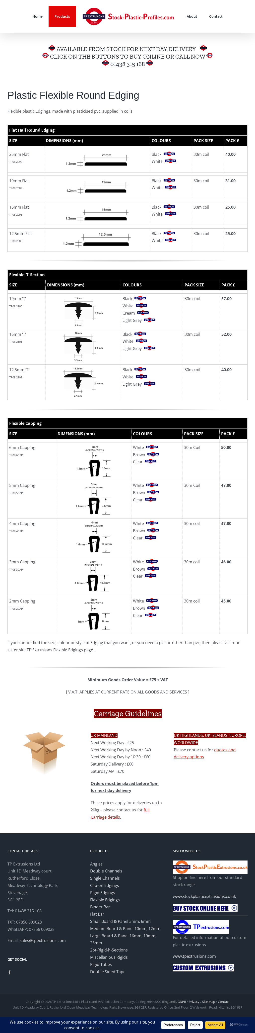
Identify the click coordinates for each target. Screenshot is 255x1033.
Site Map (208, 1001)
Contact (224, 1001)
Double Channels (106, 871)
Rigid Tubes (101, 964)
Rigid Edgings (102, 892)
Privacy (194, 1001)
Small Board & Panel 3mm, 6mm (120, 921)
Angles (96, 864)
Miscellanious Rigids (109, 957)
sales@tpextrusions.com (43, 940)
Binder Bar (100, 907)
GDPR (182, 1001)
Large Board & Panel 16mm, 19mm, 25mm (123, 939)
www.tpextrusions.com (194, 956)
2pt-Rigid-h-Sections (109, 950)
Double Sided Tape (108, 971)
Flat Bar (97, 914)
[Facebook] (9, 972)
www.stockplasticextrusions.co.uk (204, 896)
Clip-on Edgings (104, 885)
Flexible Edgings (105, 900)
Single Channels (105, 878)
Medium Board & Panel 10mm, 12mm (125, 928)
